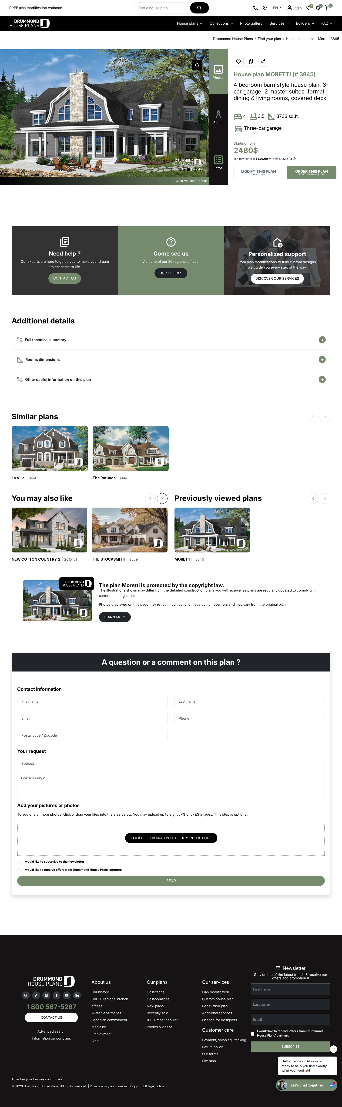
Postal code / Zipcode (39, 735)
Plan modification (215, 992)
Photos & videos (160, 1027)
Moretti (189, 559)
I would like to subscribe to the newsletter (53, 861)
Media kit (98, 1027)
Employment (101, 1034)
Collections (219, 23)
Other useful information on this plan (57, 379)
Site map (209, 1061)
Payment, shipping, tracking (224, 1040)
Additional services (217, 1013)
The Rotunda (110, 478)
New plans (155, 1006)
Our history (100, 992)
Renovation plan (215, 1006)
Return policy (212, 1047)
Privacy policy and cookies (108, 1086)
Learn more (115, 617)
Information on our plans (51, 1038)
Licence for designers (219, 1020)
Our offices (170, 273)
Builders (303, 23)
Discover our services (277, 278)
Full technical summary (44, 339)
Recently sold (157, 1013)
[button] (202, 120)
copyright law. (206, 585)
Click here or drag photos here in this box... (171, 838)
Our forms (210, 1054)
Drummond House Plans (233, 39)
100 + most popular (162, 1020)
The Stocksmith (115, 559)
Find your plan (269, 39)
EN (276, 8)
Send (171, 880)
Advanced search (51, 1031)
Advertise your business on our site (37, 1079)
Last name (187, 701)
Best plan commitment (109, 1020)
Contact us (64, 278)
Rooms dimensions (42, 359)
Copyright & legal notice (147, 1086)
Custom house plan (218, 999)
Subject (27, 763)
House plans (187, 23)
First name (30, 701)
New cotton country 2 (44, 559)
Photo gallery (251, 23)
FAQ (324, 23)
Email (25, 718)
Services (277, 23)
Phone (184, 718)
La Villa (24, 478)
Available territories (106, 1013)
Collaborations (158, 999)
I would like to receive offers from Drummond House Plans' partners (72, 869)
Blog (95, 1041)
